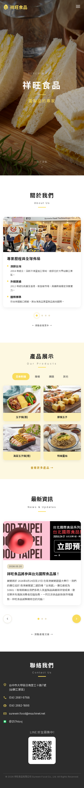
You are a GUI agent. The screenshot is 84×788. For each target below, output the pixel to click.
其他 (65, 376)
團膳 (51, 376)
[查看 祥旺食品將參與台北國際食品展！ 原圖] (42, 540)
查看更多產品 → (42, 468)
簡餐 (37, 376)
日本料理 (21, 376)
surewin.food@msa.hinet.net (27, 713)
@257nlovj (15, 721)
